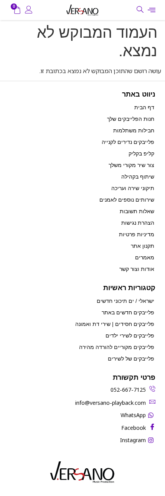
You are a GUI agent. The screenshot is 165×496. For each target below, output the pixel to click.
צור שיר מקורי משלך (131, 165)
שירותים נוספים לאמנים (126, 200)
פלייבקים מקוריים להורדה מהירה (116, 347)
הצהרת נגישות (137, 223)
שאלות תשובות (137, 211)
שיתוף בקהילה (137, 177)
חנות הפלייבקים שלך (130, 119)
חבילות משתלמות (133, 130)
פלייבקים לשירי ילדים (130, 335)
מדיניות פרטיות (136, 234)
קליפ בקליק (141, 153)
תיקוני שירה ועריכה (132, 188)
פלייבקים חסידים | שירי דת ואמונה (114, 324)
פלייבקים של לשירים (131, 359)
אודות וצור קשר (136, 269)
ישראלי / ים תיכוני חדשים (125, 301)
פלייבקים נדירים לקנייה (128, 142)
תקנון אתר (142, 246)
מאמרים (144, 257)
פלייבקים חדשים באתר (128, 312)
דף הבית (144, 107)
